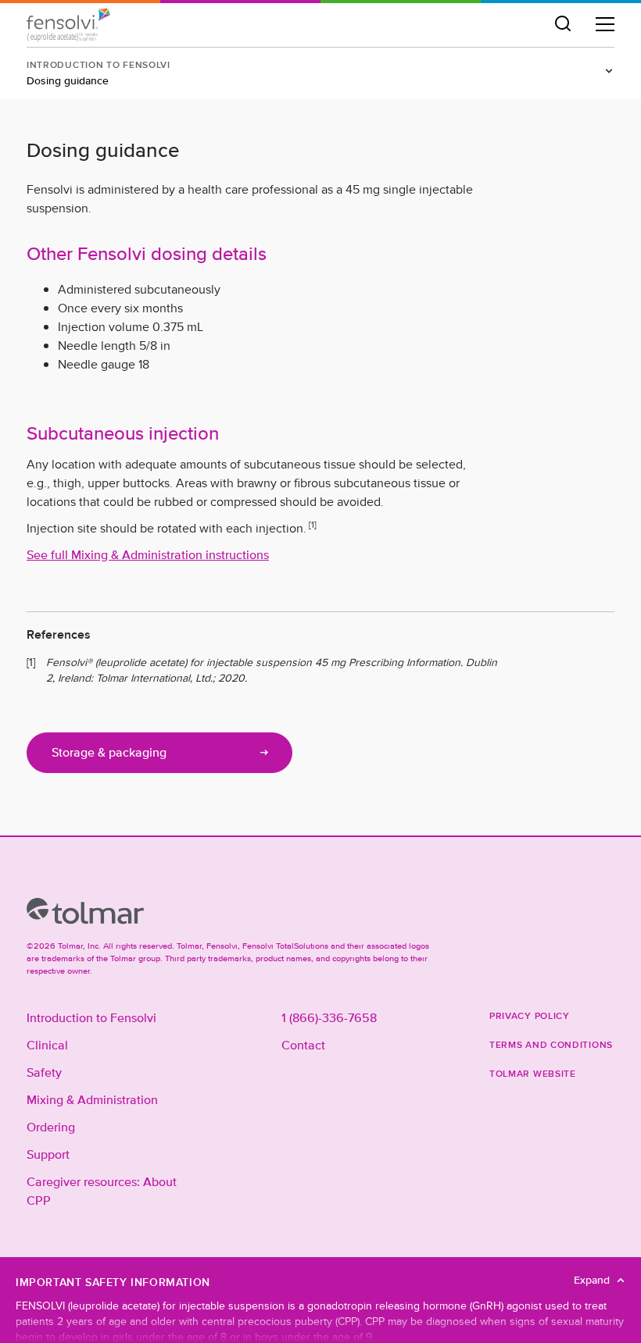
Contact (303, 1045)
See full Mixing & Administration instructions (148, 555)
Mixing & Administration (92, 1100)
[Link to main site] (85, 911)
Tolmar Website (532, 1073)
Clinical (47, 1045)
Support (48, 1155)
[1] (313, 524)
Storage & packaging (109, 753)
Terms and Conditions (551, 1044)
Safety (44, 1073)
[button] (562, 24)
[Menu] (605, 24)
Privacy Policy (529, 1015)
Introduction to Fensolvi (91, 1018)
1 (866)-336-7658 (329, 1018)
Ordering (51, 1127)
